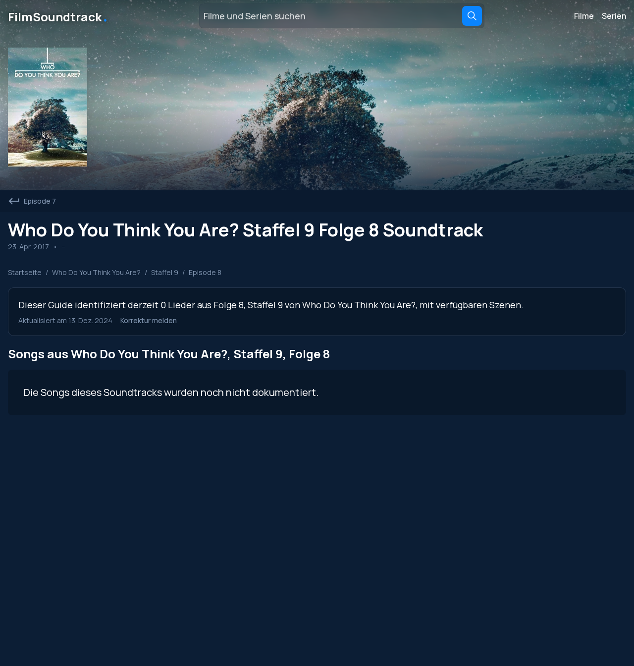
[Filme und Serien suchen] (472, 16)
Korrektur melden (148, 320)
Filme (584, 15)
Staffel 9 (164, 272)
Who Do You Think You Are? (96, 272)
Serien (614, 15)
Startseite (25, 272)
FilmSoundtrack (58, 16)
